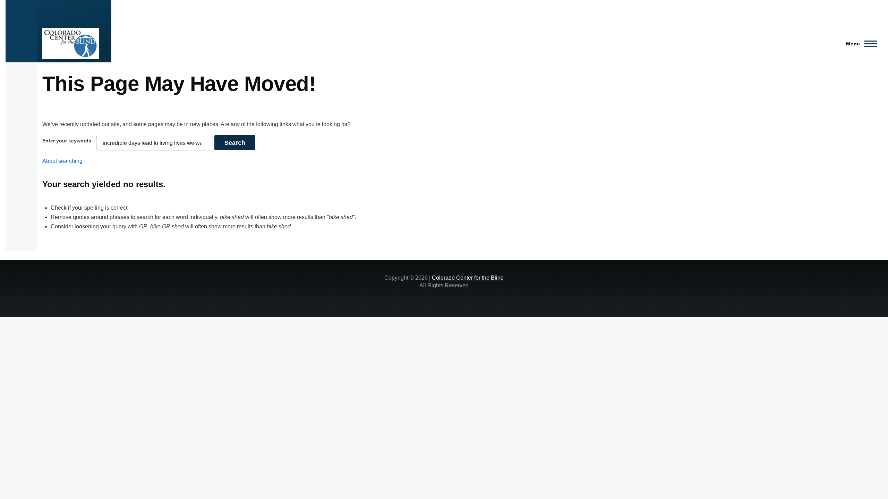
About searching (62, 161)
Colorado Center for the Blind (468, 277)
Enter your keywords (66, 140)
